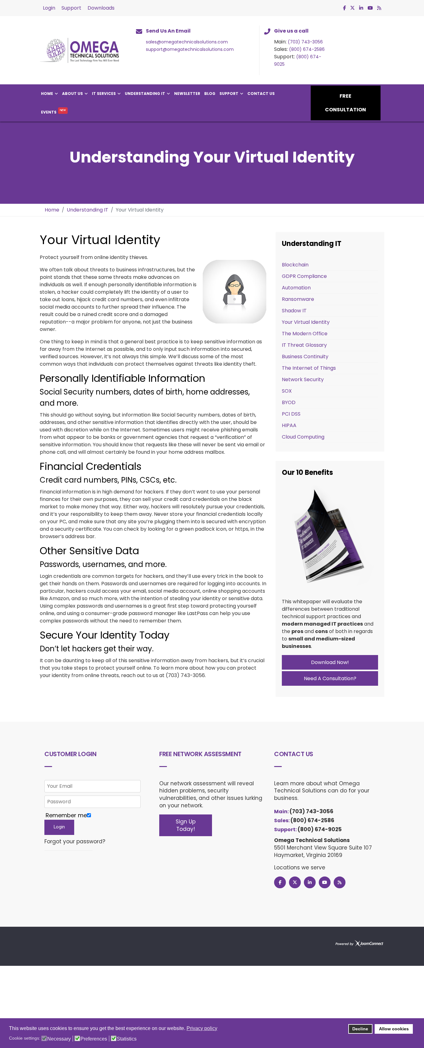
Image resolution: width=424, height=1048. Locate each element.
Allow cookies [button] (394, 1028)
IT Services (104, 93)
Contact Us (261, 93)
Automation (296, 287)
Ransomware (298, 299)
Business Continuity (305, 356)
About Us (72, 93)
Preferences (93, 1039)
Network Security (303, 379)
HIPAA (289, 425)
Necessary (59, 1039)
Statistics (127, 1039)
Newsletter (187, 93)
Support (71, 7)
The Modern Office (304, 333)
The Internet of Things (309, 368)
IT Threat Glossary (304, 345)
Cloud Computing (303, 436)
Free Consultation (345, 102)
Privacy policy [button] (202, 1028)
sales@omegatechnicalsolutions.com (187, 42)
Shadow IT (294, 310)
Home (47, 93)
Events (48, 112)
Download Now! (330, 662)
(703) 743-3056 (305, 42)
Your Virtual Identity (306, 322)
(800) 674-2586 (307, 49)
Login (49, 7)
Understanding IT (145, 93)
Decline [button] (360, 1028)
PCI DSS (291, 413)
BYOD (288, 402)
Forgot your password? (74, 841)
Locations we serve (299, 867)
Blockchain (295, 264)
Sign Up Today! (186, 825)
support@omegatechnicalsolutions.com (190, 49)
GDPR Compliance (304, 276)
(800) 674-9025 (320, 829)
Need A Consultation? (330, 678)
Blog (209, 93)
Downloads (101, 7)
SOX (287, 391)
